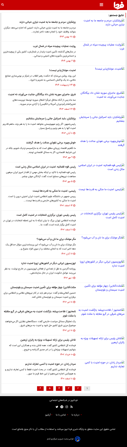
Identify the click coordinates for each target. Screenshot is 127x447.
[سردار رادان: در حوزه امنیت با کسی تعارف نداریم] (101, 365)
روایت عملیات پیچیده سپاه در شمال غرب (54, 46)
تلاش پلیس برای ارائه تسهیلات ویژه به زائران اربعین (48, 340)
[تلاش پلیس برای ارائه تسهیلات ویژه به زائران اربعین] (101, 341)
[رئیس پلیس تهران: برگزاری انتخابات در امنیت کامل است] (101, 216)
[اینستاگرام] (65, 407)
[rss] (70, 407)
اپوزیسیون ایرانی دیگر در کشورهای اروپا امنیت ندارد (48, 263)
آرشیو (48, 415)
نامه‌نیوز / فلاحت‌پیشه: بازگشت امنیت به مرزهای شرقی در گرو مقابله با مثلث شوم (40, 313)
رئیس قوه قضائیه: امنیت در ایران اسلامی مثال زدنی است (45, 167)
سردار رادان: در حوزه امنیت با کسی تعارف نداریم (50, 364)
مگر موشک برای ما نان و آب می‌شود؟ (56, 239)
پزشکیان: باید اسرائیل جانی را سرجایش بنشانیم (51, 118)
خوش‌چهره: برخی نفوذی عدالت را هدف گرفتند (51, 143)
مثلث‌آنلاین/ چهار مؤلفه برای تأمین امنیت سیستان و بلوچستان (43, 287)
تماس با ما (61, 415)
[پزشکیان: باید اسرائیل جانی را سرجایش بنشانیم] (101, 119)
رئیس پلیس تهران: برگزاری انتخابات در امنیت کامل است (46, 215)
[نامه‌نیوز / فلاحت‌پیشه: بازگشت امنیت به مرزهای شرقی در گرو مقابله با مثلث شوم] (101, 312)
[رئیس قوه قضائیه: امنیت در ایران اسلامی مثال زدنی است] (101, 167)
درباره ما (75, 415)
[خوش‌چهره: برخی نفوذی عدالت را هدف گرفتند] (101, 143)
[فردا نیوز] (119, 5)
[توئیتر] (56, 407)
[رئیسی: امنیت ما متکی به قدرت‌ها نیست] (101, 190)
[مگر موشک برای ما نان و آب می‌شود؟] (101, 238)
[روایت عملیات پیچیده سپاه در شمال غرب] (101, 47)
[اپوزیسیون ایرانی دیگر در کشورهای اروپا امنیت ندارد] (101, 264)
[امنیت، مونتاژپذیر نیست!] (101, 69)
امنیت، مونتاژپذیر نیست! (62, 70)
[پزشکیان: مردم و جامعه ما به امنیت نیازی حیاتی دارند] (101, 23)
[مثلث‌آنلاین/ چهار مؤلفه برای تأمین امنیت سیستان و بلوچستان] (101, 288)
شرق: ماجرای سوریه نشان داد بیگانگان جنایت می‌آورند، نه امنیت (42, 94)
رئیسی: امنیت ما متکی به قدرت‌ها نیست (54, 191)
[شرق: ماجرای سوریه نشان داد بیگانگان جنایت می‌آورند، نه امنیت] (101, 95)
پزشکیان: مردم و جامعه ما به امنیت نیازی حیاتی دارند (47, 22)
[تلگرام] (60, 407)
